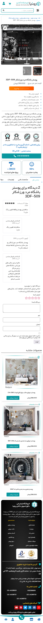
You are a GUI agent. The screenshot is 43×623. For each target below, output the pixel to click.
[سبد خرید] (9, 3)
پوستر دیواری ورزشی (24, 18)
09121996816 (31, 590)
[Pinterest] (21, 607)
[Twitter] (25, 607)
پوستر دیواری (34, 18)
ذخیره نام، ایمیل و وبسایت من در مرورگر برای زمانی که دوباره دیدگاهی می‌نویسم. (22, 336)
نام (39, 315)
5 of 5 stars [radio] (26, 298)
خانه (39, 18)
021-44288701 (11, 595)
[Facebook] (34, 607)
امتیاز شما (36, 295)
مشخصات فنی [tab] (23, 179)
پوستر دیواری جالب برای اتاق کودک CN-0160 (21, 393)
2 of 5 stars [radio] (35, 298)
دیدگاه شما (35, 302)
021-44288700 (31, 595)
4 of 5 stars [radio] (29, 298)
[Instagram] (39, 607)
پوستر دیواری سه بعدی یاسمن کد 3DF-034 (21, 441)
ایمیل (38, 324)
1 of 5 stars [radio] (38, 298)
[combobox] (19, 10)
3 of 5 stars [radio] (32, 298)
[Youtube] (16, 607)
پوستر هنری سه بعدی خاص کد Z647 (21, 489)
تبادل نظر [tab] (35, 180)
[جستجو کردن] (3, 10)
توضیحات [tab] (11, 179)
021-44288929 (12, 590)
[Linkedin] (30, 607)
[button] (37, 10)
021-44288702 (21, 599)
